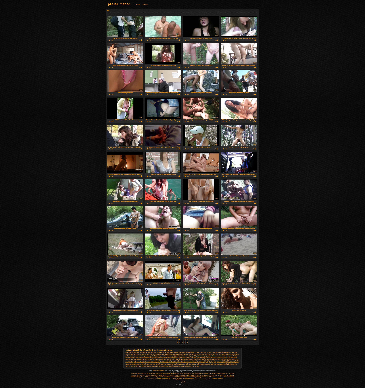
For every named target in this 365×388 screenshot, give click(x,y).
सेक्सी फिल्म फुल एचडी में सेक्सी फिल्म (201, 361)
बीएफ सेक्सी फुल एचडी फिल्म (134, 357)
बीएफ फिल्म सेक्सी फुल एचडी (202, 356)
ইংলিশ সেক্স (228, 373)
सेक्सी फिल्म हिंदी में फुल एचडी (181, 364)
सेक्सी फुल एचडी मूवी (222, 364)
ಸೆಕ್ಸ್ (221, 373)
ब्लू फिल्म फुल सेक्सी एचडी (190, 357)
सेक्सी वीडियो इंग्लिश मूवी (214, 375)
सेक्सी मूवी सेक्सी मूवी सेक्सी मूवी (163, 378)
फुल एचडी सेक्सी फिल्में (165, 354)
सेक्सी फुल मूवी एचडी (142, 366)
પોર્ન (132, 373)
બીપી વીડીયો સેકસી (210, 377)
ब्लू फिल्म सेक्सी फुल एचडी (203, 357)
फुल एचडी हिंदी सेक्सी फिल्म (187, 354)
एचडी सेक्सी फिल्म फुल (153, 352)
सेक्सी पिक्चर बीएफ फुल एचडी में (222, 359)
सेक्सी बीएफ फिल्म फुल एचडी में (165, 366)
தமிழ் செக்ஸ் (167, 373)
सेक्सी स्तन (144, 373)
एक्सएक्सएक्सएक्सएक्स (189, 378)
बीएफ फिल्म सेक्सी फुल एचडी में (216, 356)
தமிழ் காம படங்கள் (189, 373)
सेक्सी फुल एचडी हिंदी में (131, 366)
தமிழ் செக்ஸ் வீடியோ (198, 378)
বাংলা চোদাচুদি (173, 377)
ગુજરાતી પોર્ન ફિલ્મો (198, 375)
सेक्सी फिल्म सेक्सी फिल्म (218, 378)
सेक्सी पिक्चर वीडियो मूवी (229, 377)
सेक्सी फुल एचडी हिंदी (232, 364)
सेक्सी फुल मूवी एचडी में (152, 366)
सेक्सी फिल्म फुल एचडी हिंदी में (213, 363)
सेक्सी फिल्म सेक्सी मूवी (157, 375)
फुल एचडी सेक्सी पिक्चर (223, 352)
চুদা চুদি (178, 373)
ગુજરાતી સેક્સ (153, 378)
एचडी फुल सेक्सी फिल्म (142, 352)
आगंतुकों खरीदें (182, 382)
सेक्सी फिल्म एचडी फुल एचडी (134, 361)
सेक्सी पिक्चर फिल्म (198, 373)
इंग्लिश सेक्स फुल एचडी (130, 352)
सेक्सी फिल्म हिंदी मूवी (160, 373)
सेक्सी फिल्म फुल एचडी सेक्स (132, 363)
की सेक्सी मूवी (182, 373)
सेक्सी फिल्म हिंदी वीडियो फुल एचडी (196, 364)
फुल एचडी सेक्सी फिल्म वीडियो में (152, 354)
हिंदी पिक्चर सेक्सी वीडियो (181, 377)
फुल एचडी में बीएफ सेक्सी (176, 352)
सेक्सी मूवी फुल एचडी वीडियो (139, 375)
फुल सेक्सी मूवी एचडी (133, 356)
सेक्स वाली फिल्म (167, 377)
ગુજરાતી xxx (136, 373)
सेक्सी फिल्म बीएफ (149, 375)
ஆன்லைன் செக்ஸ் (208, 378)
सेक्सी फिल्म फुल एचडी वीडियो (232, 361)
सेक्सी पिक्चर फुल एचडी (181, 359)
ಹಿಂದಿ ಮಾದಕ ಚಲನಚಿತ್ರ (152, 377)
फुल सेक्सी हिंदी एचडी (155, 356)
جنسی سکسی (190, 375)
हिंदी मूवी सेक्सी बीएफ (151, 373)
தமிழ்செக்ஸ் (205, 373)
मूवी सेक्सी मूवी (173, 373)
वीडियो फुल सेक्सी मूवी (201, 377)
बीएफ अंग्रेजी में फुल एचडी (188, 356)
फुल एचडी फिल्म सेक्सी (164, 352)
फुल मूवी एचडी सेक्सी (199, 354)
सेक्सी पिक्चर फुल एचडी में (208, 359)
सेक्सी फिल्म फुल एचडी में (186, 361)
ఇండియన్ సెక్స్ (173, 378)
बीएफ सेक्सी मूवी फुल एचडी (160, 357)
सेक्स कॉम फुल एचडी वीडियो (156, 359)
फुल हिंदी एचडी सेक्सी (177, 356)
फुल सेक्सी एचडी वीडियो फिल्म (223, 354)
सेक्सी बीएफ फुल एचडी (178, 366)
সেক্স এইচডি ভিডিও (177, 375)
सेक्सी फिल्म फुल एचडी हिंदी (198, 363)
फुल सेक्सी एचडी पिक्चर (210, 354)
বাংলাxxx (223, 373)
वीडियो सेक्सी (184, 375)
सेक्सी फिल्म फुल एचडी (161, 361)
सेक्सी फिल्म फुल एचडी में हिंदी (218, 361)
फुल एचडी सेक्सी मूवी (176, 354)
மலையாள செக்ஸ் (219, 377)
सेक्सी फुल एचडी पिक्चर (211, 364)
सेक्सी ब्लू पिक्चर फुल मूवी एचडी (191, 366)
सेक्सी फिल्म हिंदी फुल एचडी (167, 364)
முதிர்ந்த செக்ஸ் (146, 378)
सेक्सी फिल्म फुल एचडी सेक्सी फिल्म (161, 363)
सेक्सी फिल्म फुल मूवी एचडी (226, 363)
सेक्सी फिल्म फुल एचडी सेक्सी (146, 363)
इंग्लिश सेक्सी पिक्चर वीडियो (214, 373)
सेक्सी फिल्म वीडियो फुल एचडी (139, 364)
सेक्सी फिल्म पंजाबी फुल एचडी (149, 361)
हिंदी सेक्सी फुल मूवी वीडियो (168, 375)
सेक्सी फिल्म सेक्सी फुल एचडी (153, 364)
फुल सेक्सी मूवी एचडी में (144, 356)
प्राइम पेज (138, 4)
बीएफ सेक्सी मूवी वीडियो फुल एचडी (175, 357)
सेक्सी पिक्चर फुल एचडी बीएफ (194, 359)
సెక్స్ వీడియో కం (180, 378)
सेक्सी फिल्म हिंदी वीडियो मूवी (225, 375)
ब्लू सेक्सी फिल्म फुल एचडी (215, 357)
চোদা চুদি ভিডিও (161, 377)
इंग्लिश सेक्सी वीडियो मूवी (191, 377)
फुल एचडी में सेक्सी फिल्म (200, 352)
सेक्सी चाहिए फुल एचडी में (169, 359)
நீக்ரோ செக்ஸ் (143, 377)
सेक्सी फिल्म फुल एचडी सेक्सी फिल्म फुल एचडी (181, 363)
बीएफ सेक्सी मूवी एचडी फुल (147, 357)
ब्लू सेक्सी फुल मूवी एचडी (227, 357)
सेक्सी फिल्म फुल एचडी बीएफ (173, 361)
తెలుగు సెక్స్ (206, 375)
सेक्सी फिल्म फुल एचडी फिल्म (159, 370)
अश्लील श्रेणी (145, 4)
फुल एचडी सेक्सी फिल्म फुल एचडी (136, 354)
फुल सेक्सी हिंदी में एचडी (165, 356)
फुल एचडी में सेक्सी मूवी (212, 352)
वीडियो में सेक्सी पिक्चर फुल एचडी (141, 359)
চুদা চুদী (140, 373)
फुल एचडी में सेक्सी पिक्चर (188, 352)
